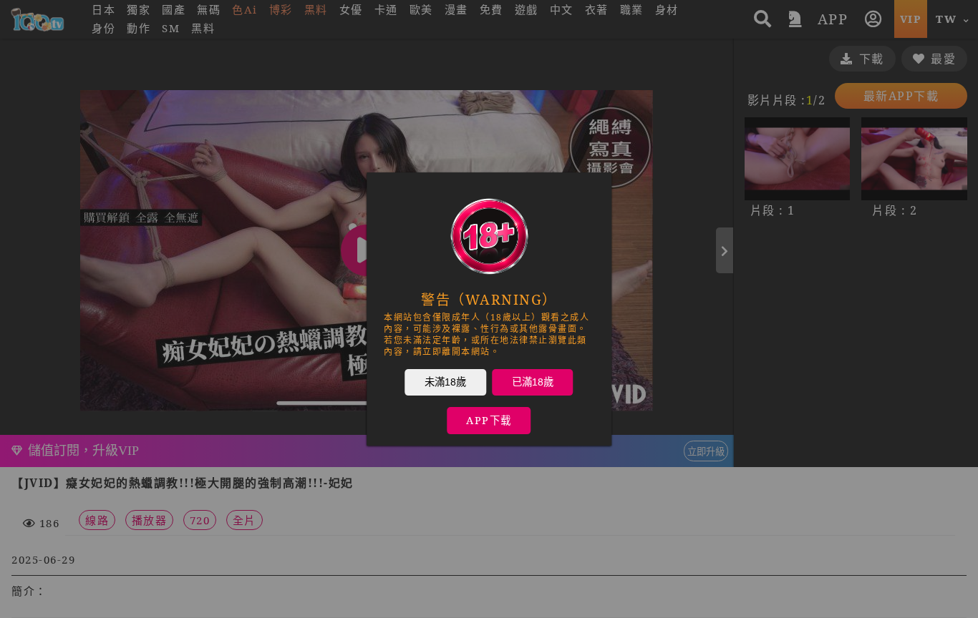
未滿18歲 (445, 382)
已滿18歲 (532, 382)
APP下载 (489, 420)
